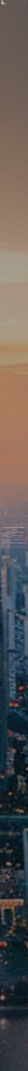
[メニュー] (24, 2)
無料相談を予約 (7, 541)
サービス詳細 (7, 545)
